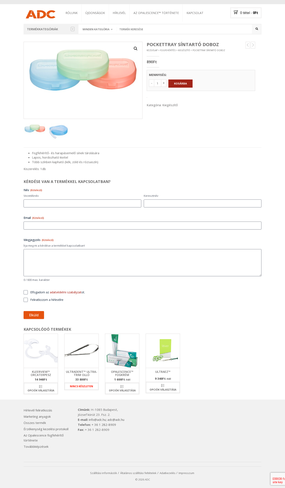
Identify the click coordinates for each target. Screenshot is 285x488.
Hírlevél (119, 13)
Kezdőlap (152, 50)
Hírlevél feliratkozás (38, 410)
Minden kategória (96, 29)
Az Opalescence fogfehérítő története (44, 437)
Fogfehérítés (167, 50)
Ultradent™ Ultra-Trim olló (81, 373)
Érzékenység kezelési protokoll (46, 429)
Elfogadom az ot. (57, 292)
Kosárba (180, 83)
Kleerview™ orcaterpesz (41, 373)
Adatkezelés (167, 473)
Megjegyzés (39, 240)
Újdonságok (95, 13)
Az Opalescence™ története (156, 13)
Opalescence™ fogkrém (122, 373)
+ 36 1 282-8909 (104, 424)
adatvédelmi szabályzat (65, 292)
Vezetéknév (31, 196)
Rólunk (72, 13)
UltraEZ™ (162, 372)
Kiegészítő (184, 50)
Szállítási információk (103, 473)
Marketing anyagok (37, 416)
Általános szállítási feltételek (138, 473)
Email (34, 218)
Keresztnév (151, 196)
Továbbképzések (36, 446)
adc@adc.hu (115, 419)
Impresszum (186, 473)
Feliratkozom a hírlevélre (46, 300)
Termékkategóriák (42, 29)
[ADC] (40, 13)
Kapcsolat (195, 13)
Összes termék (35, 423)
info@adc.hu (97, 419)
